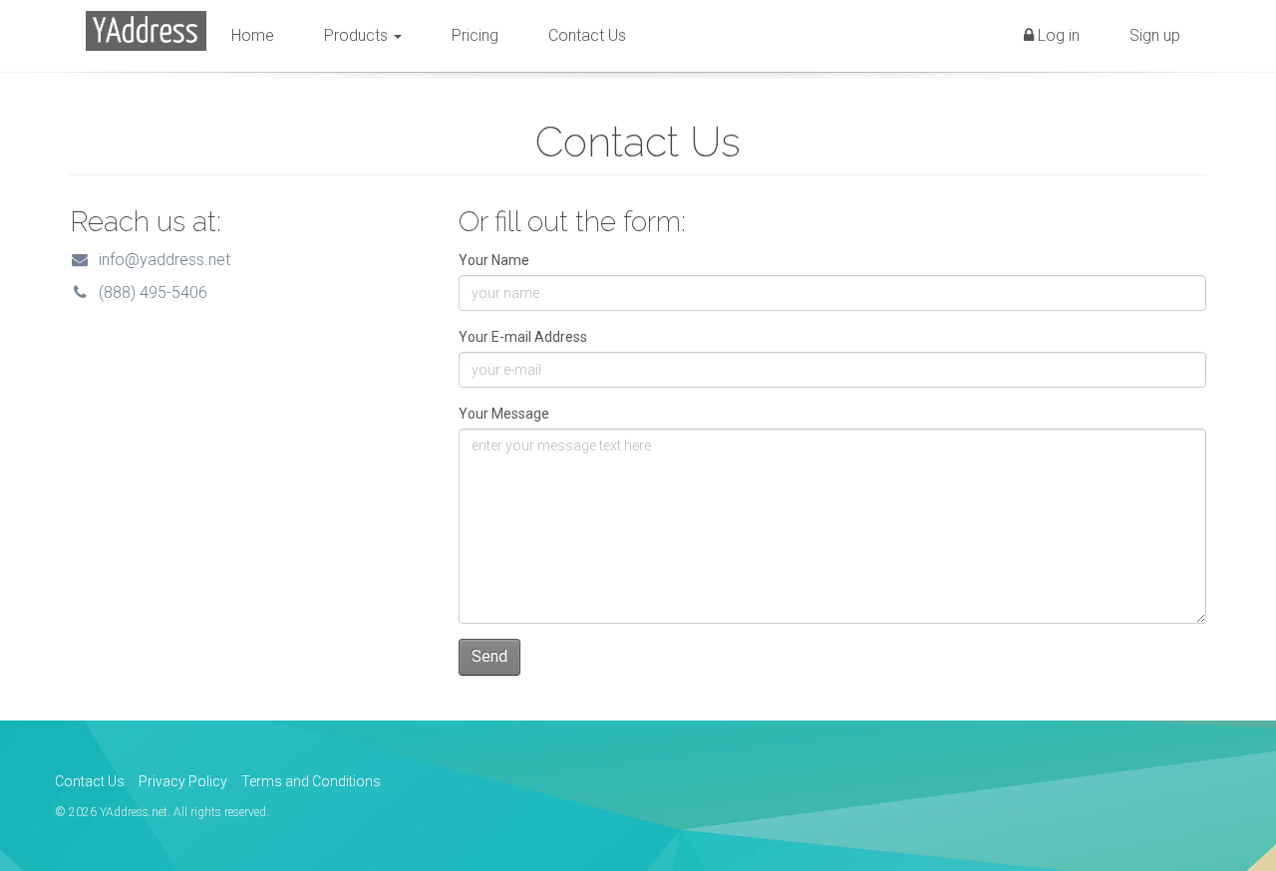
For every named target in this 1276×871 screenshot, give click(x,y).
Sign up (1154, 35)
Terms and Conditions (311, 781)
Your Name (494, 260)
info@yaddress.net (160, 259)
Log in (1057, 35)
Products (358, 35)
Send (489, 656)
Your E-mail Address (523, 337)
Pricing (475, 35)
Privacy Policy (183, 781)
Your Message (504, 414)
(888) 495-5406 (149, 292)
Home (252, 35)
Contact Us (587, 35)
